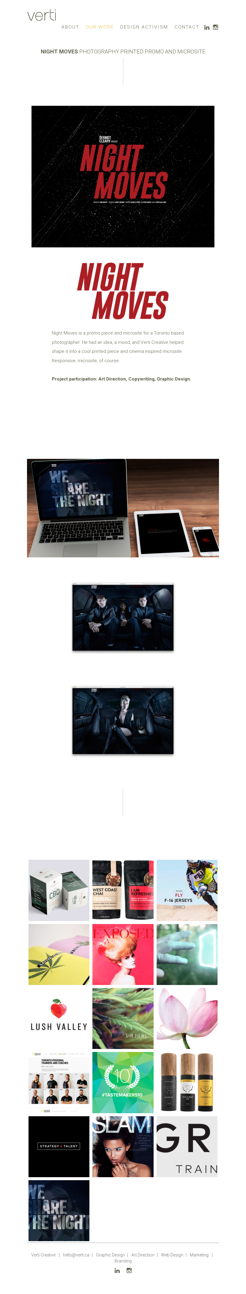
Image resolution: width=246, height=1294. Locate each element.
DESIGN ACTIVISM (144, 27)
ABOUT (70, 27)
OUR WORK (100, 27)
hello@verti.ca (76, 1255)
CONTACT (187, 27)
